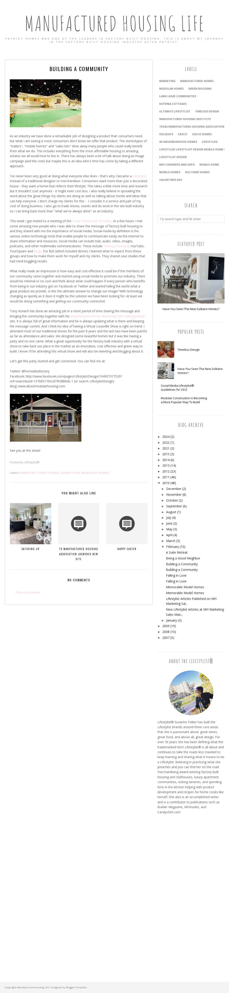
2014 (166, 460)
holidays (166, 134)
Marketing (70, 473)
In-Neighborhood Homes (178, 142)
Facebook (122, 246)
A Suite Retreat (177, 552)
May (169, 529)
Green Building (200, 89)
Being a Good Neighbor (183, 558)
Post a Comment (27, 592)
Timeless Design (189, 350)
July (168, 517)
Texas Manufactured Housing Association (191, 127)
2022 (166, 442)
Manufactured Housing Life (115, 23)
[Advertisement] (175, 893)
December (173, 489)
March (170, 541)
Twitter (108, 246)
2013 (166, 465)
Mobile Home (209, 165)
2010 (166, 483)
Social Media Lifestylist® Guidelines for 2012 (177, 388)
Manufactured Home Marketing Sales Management (107, 316)
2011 (166, 477)
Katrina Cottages (173, 104)
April (169, 535)
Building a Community (182, 564)
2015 (166, 454)
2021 (166, 448)
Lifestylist (139, 176)
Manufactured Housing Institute (185, 119)
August (171, 512)
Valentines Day (170, 180)
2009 (166, 626)
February (172, 546)
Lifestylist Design (173, 157)
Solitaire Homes (197, 172)
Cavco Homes (202, 134)
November (174, 494)
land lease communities (177, 96)
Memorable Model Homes (185, 587)
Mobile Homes (169, 172)
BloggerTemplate (76, 987)
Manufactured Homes (39, 473)
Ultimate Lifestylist (174, 111)
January (171, 620)
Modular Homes (95, 473)
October (172, 500)
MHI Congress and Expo (177, 165)
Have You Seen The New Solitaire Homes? (191, 309)
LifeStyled (210, 142)
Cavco (182, 134)
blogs (38, 251)
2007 (166, 637)
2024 (166, 436)
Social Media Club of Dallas (92, 221)
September (174, 506)
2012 (166, 471)
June (169, 523)
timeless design (207, 111)
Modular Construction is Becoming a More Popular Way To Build (184, 400)
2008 (166, 632)
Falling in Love (176, 575)
